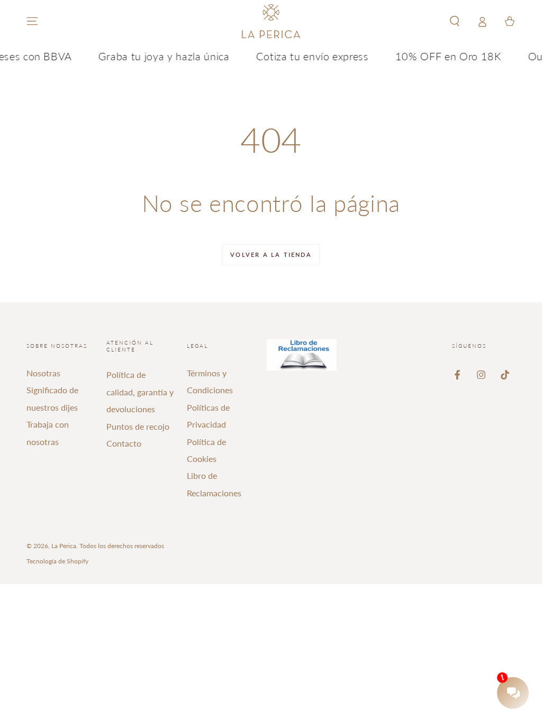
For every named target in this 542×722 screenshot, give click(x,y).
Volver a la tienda (271, 254)
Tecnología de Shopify (57, 561)
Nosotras (43, 373)
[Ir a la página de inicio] (271, 21)
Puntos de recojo (137, 426)
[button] (454, 21)
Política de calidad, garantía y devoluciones (140, 391)
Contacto (123, 443)
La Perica (63, 546)
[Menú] (32, 21)
